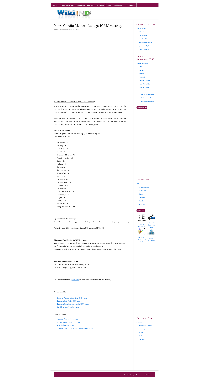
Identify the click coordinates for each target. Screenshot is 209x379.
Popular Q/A (130, 5)
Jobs (109, 5)
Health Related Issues (147, 101)
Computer (142, 339)
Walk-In (141, 201)
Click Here (75, 279)
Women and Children (147, 94)
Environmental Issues (147, 98)
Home (54, 5)
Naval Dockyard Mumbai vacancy (68, 307)
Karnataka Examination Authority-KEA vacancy (73, 304)
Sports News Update (145, 46)
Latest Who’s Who (144, 84)
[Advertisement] (92, 49)
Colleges (118, 5)
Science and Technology (146, 42)
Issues (140, 91)
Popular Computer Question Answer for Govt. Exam (75, 328)
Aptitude (100, 5)
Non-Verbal (142, 336)
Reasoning (142, 329)
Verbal (141, 332)
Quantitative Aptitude (145, 325)
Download (142, 77)
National (141, 32)
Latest (140, 66)
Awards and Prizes (144, 39)
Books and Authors (144, 49)
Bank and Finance (144, 80)
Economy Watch (144, 87)
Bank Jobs (142, 197)
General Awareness (85, 5)
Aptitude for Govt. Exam (65, 325)
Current (141, 70)
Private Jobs (142, 190)
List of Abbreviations (142, 225)
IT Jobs (141, 194)
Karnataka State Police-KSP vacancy (69, 301)
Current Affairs (67, 5)
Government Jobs (144, 187)
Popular (141, 73)
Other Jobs (142, 204)
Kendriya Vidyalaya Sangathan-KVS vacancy (72, 298)
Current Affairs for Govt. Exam (67, 319)
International (143, 35)
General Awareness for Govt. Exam (69, 322)
